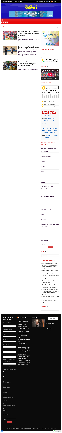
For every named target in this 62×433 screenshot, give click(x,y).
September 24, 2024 (25, 73)
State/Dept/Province (45, 189)
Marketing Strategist (22, 354)
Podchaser (52, 132)
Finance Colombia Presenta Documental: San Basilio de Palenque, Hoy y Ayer (29, 48)
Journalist (43, 236)
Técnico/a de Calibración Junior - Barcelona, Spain (49, 281)
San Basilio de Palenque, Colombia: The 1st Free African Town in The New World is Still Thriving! (28, 33)
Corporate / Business (45, 200)
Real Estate (40, 20)
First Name (43, 166)
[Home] (2, 20)
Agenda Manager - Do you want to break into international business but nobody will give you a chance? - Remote (50, 266)
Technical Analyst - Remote (24, 339)
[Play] (42, 78)
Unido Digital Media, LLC (40, 1)
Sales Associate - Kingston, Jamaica (50, 270)
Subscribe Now (5, 1)
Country (43, 161)
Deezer (55, 130)
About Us (22, 1)
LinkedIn (55, 135)
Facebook (49, 135)
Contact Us (11, 1)
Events (6, 22)
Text (44, 244)
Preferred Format (45, 240)
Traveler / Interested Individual (47, 231)
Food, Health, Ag (34, 20)
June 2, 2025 (24, 57)
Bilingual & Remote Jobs (48, 260)
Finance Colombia (19, 428)
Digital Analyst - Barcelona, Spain (49, 284)
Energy (7, 20)
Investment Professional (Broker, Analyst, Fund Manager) (50, 225)
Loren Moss (30, 42)
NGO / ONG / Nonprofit (46, 210)
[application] (50, 74)
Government (44, 205)
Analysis (2, 22)
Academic (43, 219)
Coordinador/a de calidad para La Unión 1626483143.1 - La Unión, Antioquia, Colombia (50, 277)
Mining (15, 20)
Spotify (49, 128)
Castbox (46, 132)
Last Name (43, 177)
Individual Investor (45, 214)
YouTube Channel (50, 118)
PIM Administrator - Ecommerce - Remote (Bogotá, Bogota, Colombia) (24, 343)
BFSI (4, 20)
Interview (57, 20)
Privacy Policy (17, 1)
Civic (29, 20)
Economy (47, 20)
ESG (43, 20)
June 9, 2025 (24, 42)
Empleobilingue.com (22, 318)
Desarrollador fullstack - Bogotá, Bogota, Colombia (49, 301)
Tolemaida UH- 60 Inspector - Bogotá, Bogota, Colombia (24, 361)
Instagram (46, 137)
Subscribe (50, 115)
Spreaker (49, 130)
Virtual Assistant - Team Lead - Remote (23, 365)
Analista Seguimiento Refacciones (49, 287)
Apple (49, 126)
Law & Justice (52, 20)
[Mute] (56, 78)
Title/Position (44, 172)
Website (44, 115)
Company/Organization (46, 156)
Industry (22, 20)
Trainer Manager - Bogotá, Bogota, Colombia (23, 357)
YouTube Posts (46, 121)
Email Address (44, 151)
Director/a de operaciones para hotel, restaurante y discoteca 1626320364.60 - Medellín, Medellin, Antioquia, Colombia (50, 292)
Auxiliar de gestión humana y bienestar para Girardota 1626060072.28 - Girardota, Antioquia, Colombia (24, 349)
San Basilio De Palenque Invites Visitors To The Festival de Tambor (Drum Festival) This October (29, 64)
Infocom (11, 20)
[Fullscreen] (57, 78)
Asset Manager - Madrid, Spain (48, 273)
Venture (18, 20)
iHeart (43, 128)
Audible (54, 126)
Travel (26, 20)
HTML (45, 242)
